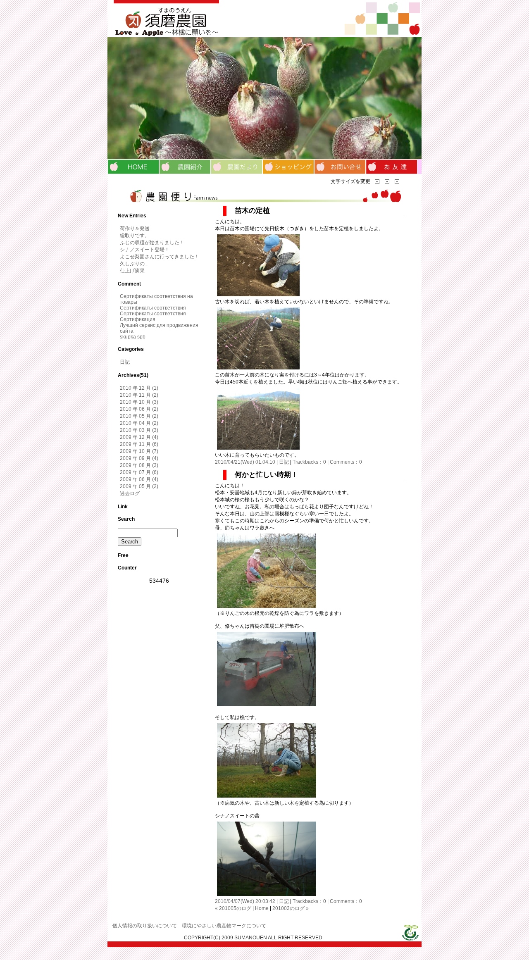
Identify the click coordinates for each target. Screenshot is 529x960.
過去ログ (130, 493)
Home (262, 908)
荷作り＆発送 (135, 228)
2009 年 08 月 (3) (139, 465)
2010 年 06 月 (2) (139, 409)
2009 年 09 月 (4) (139, 458)
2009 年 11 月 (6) (139, 444)
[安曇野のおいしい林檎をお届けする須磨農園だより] (264, 18)
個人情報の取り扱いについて (144, 926)
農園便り (236, 166)
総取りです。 (135, 235)
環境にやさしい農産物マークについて (224, 926)
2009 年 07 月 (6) (139, 472)
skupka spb (132, 337)
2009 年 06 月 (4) (139, 479)
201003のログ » (290, 908)
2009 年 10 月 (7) (139, 451)
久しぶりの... (134, 264)
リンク (391, 166)
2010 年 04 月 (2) (139, 423)
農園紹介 (185, 166)
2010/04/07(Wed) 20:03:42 (245, 901)
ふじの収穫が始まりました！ (152, 242)
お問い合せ (340, 166)
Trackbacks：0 (309, 462)
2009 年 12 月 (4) (139, 437)
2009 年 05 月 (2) (139, 486)
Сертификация (137, 319)
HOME (133, 166)
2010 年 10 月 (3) (139, 402)
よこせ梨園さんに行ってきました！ (159, 257)
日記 (284, 462)
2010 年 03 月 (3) (139, 430)
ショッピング (288, 166)
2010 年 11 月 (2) (139, 395)
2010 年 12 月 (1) (139, 388)
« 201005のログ (233, 908)
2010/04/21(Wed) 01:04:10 (245, 462)
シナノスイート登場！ (144, 250)
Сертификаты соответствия (153, 308)
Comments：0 (346, 462)
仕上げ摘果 (132, 271)
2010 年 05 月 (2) (139, 416)
